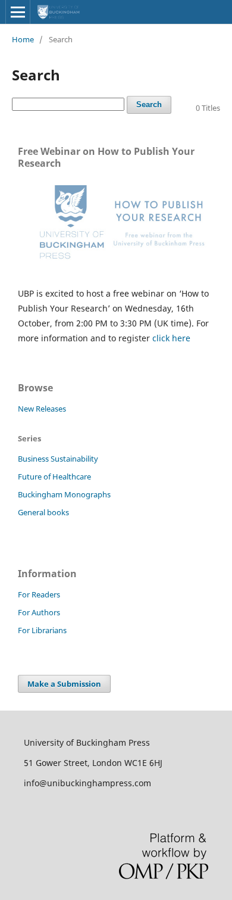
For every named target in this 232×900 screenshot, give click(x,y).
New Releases (42, 408)
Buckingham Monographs (64, 494)
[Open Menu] (18, 12)
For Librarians (42, 630)
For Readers (39, 594)
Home (23, 39)
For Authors (39, 612)
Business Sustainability (58, 458)
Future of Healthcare (54, 476)
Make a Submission (64, 683)
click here (171, 338)
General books (43, 512)
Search (149, 104)
